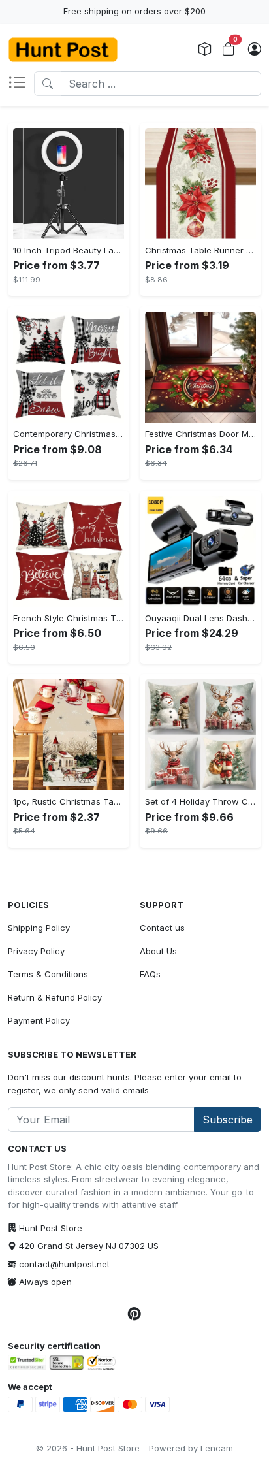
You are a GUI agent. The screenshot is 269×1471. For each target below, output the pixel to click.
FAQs (150, 974)
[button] (21, 83)
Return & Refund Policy (55, 997)
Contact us (162, 927)
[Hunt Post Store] (63, 49)
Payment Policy (39, 1020)
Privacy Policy (36, 951)
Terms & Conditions (48, 974)
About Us (158, 951)
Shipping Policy (39, 927)
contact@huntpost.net (64, 1264)
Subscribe (227, 1119)
